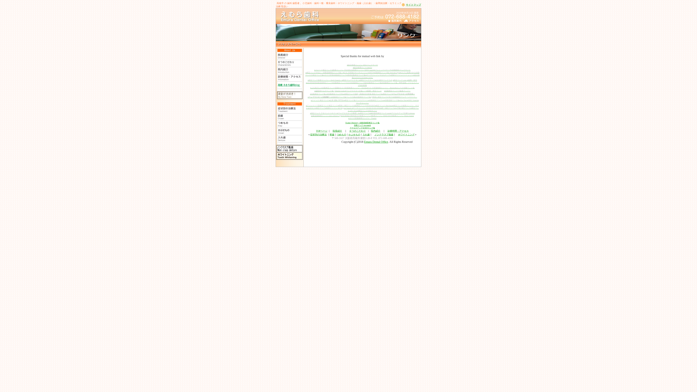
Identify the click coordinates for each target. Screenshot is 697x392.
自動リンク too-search (362, 125)
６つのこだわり (357, 131)
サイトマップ (413, 4)
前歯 (332, 134)
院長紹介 (337, 131)
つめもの (341, 134)
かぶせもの (354, 134)
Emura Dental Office (376, 141)
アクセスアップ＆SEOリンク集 (362, 128)
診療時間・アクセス (398, 131)
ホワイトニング (406, 134)
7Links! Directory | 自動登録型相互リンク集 (362, 123)
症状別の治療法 (318, 134)
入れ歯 (366, 134)
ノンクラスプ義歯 (383, 134)
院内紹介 (375, 131)
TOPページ (321, 131)
